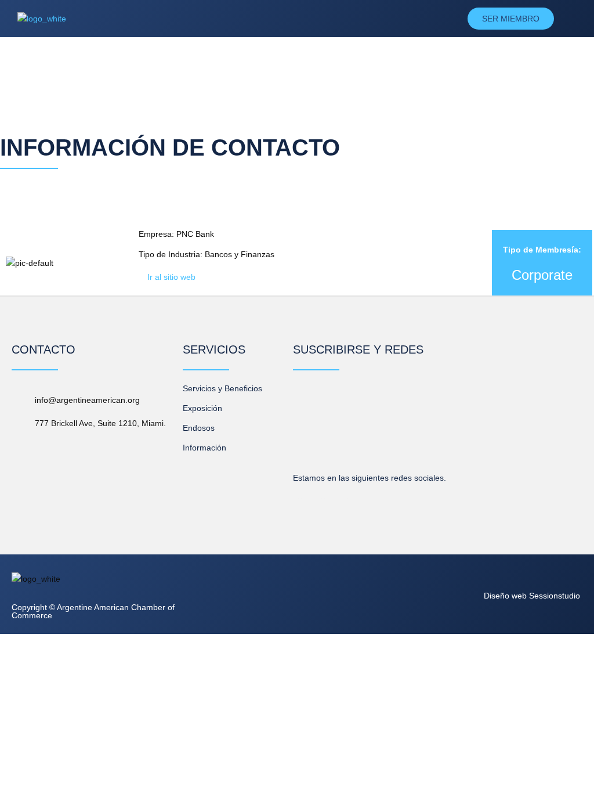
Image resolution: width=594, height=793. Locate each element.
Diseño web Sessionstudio (532, 595)
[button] (323, 18)
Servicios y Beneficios (222, 388)
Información (204, 447)
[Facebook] (323, 492)
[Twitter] (346, 492)
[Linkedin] (300, 492)
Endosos (199, 427)
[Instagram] (369, 492)
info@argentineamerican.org (87, 400)
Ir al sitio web (171, 277)
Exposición (202, 408)
